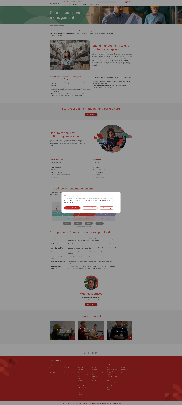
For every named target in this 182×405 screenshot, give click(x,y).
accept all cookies (72, 208)
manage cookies (90, 208)
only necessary (106, 208)
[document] (91, 202)
